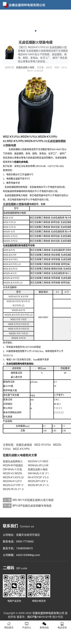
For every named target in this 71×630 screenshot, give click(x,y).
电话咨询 (62, 627)
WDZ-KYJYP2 (21, 449)
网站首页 (8, 627)
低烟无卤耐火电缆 (25, 67)
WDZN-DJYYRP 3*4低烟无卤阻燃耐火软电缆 (27, 485)
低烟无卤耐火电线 (38, 469)
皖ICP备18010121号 (39, 617)
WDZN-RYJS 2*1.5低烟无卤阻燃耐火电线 (25, 489)
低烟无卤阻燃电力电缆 (15, 461)
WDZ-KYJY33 (42, 444)
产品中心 (26, 627)
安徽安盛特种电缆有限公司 (48, 613)
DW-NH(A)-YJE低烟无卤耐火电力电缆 (23, 469)
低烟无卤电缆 (24, 444)
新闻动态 (44, 627)
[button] (35, 31)
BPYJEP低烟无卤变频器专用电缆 (31, 505)
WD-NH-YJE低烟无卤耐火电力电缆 (33, 500)
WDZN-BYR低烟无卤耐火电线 (19, 465)
